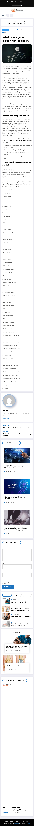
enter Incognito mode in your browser (17, 140)
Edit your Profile (25, 413)
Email (3, 572)
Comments (4, 548)
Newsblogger (16, 720)
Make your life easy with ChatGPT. (15, 498)
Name (3, 563)
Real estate (6, 718)
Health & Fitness (25, 718)
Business (6, 685)
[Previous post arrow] (30, 427)
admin (14, 30)
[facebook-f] (13, 5)
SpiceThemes (29, 720)
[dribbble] (17, 5)
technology (6, 30)
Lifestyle (12, 685)
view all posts (5, 418)
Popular (17, 595)
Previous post (6, 425)
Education (18, 718)
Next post (5, 431)
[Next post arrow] (30, 434)
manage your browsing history (11, 186)
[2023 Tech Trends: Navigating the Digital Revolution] (17, 455)
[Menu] (3, 15)
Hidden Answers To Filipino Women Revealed (16, 428)
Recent (6, 595)
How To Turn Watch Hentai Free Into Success (14, 434)
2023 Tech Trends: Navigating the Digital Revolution (14, 467)
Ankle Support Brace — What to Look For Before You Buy (21, 617)
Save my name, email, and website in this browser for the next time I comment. (16, 582)
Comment (27, 595)
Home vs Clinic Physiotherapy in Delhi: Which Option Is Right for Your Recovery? (21, 602)
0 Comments (6, 32)
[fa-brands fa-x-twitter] (15, 5)
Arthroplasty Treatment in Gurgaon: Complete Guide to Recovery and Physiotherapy (20, 610)
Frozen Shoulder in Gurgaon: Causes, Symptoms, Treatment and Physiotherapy (21, 625)
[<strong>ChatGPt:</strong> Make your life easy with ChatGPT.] (17, 486)
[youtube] (21, 5)
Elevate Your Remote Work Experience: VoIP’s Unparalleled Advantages (17, 706)
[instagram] (19, 5)
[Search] (7, 15)
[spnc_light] (11, 15)
